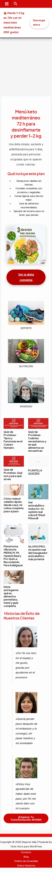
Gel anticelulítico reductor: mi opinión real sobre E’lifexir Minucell (36, 510)
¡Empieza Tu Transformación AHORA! (26, 818)
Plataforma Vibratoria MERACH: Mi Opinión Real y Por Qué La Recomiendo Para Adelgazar (13, 556)
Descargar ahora (39, 22)
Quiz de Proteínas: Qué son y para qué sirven (13, 474)
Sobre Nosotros (26, 865)
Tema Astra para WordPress (26, 846)
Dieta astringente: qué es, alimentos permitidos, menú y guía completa (11, 596)
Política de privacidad (26, 861)
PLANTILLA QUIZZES (35, 472)
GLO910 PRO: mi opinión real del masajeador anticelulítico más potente (38, 553)
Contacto (26, 852)
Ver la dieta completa (26, 277)
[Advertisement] (26, 65)
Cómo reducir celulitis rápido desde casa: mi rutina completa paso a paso (14, 505)
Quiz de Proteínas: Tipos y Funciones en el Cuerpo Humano (13, 439)
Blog (26, 856)
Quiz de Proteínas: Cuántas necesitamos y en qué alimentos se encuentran (37, 441)
